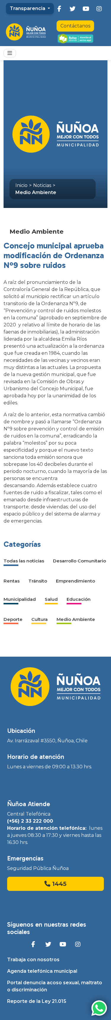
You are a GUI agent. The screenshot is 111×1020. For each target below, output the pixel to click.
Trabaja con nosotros (33, 959)
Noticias (42, 185)
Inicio (21, 185)
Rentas (12, 581)
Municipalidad (20, 599)
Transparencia (28, 8)
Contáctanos (75, 26)
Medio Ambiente (35, 192)
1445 (58, 883)
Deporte (13, 619)
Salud (51, 599)
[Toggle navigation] (10, 53)
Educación (79, 599)
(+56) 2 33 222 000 (30, 821)
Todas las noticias (24, 561)
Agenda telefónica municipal (42, 971)
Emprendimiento (75, 581)
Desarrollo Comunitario (79, 561)
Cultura (39, 619)
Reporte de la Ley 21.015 (36, 1001)
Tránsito (37, 581)
